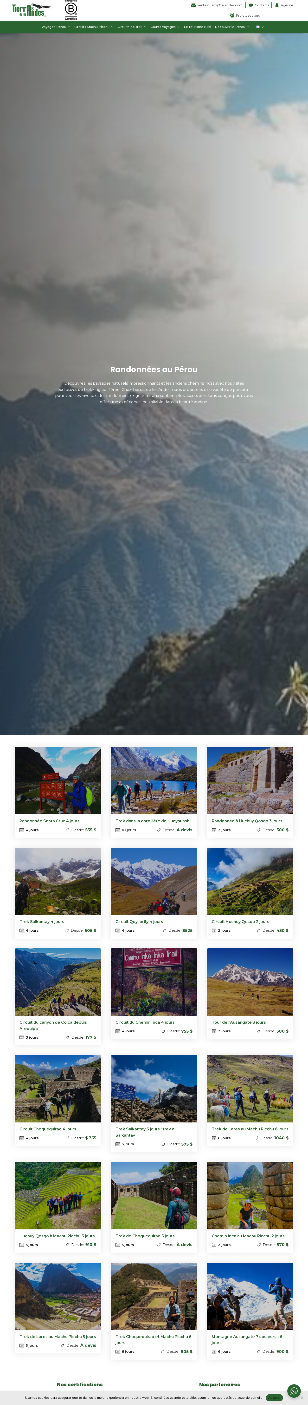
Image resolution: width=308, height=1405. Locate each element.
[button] (56, 27)
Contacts (262, 5)
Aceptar (274, 1397)
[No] (302, 1397)
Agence (287, 5)
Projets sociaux (248, 15)
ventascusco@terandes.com (220, 5)
